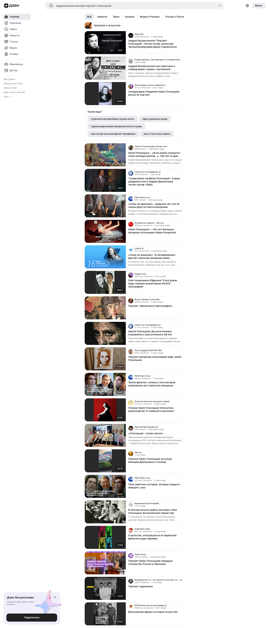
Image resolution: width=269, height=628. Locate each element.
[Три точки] (181, 35)
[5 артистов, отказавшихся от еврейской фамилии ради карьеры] (105, 537)
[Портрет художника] (105, 588)
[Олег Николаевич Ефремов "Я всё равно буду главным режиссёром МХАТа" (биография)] (105, 282)
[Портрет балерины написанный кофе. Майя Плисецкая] (105, 359)
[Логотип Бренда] (6, 5)
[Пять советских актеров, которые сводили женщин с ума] (105, 486)
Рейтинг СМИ (10, 88)
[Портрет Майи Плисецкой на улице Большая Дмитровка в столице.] (105, 461)
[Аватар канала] (130, 35)
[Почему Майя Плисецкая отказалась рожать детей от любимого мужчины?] (105, 410)
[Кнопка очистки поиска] (220, 5)
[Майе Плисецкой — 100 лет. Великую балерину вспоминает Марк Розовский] (105, 231)
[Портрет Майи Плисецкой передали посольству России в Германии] (105, 563)
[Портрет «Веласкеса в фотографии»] (105, 308)
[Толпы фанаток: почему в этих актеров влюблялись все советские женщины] (105, 384)
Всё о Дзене (9, 79)
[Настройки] (247, 5)
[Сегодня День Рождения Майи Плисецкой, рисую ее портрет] (105, 93)
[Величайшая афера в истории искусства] (105, 614)
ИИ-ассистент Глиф (13, 83)
